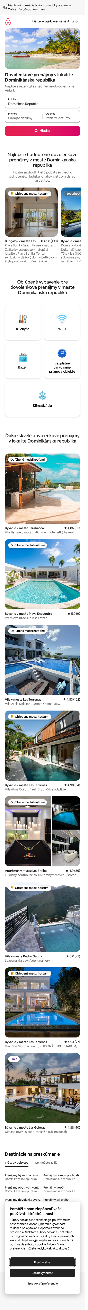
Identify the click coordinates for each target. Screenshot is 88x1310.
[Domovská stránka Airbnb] (8, 21)
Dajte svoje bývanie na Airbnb (55, 21)
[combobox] (42, 104)
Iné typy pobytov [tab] (16, 1162)
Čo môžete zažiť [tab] (46, 1162)
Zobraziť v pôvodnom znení (26, 9)
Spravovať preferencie (42, 1283)
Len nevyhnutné (42, 1273)
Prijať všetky (42, 1262)
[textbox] (23, 118)
